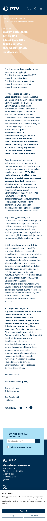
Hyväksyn (12, 447)
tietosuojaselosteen (23, 447)
